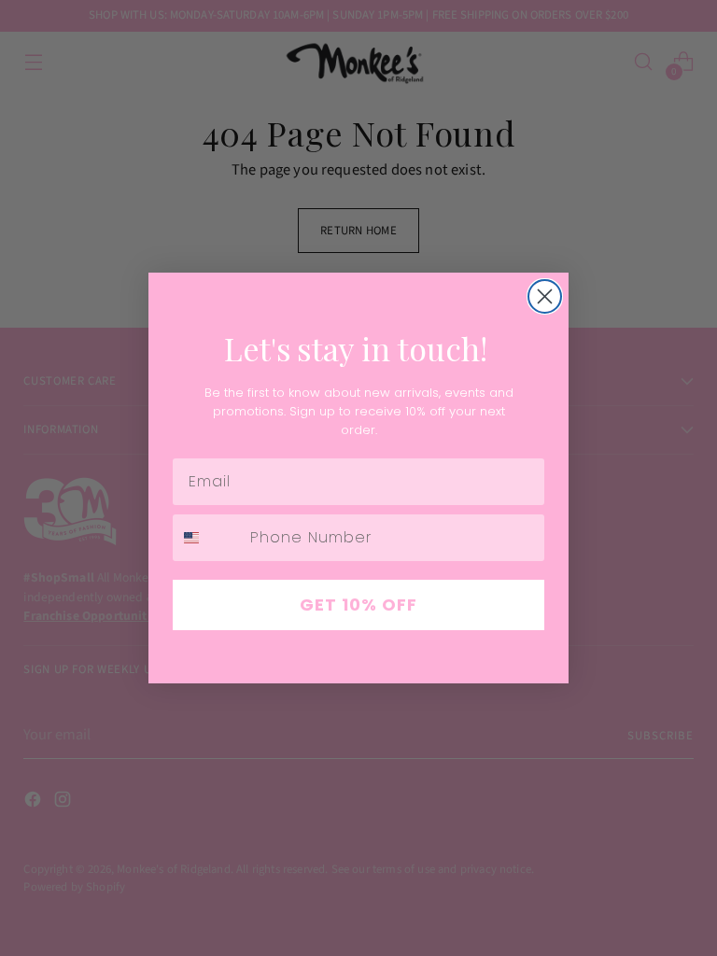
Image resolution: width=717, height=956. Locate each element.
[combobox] (207, 537)
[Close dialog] (544, 296)
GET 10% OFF (358, 604)
